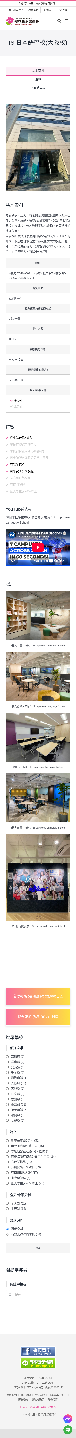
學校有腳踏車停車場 (27, 1146)
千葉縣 (17, 1072)
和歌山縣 (19, 1077)
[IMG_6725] (38, 836)
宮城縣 (17, 1088)
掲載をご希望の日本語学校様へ (38, 1407)
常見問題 (39, 1394)
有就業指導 (21, 1162)
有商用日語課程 (24, 1172)
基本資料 (38, 70)
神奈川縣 (19, 1109)
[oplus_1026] (38, 593)
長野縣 (17, 1120)
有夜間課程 (20, 1178)
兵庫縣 (17, 1062)
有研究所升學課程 (26, 1167)
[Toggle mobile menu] (66, 21)
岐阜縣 (17, 1094)
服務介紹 (25, 1394)
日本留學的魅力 (58, 1394)
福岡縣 (17, 1115)
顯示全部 (17, 1228)
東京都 (18, 1104)
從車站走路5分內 (25, 1140)
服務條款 (23, 1399)
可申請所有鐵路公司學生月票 (33, 1156)
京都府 (17, 1056)
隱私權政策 (38, 1399)
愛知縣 (17, 1099)
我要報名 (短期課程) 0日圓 (38, 1017)
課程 (38, 79)
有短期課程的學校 (26, 1234)
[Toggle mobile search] (59, 21)
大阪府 (18, 1083)
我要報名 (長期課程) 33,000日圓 (38, 996)
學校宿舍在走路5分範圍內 (31, 1151)
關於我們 (11, 1394)
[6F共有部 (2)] (38, 775)
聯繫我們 (53, 1399)
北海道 (17, 1067)
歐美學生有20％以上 (27, 1183)
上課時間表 (38, 88)
